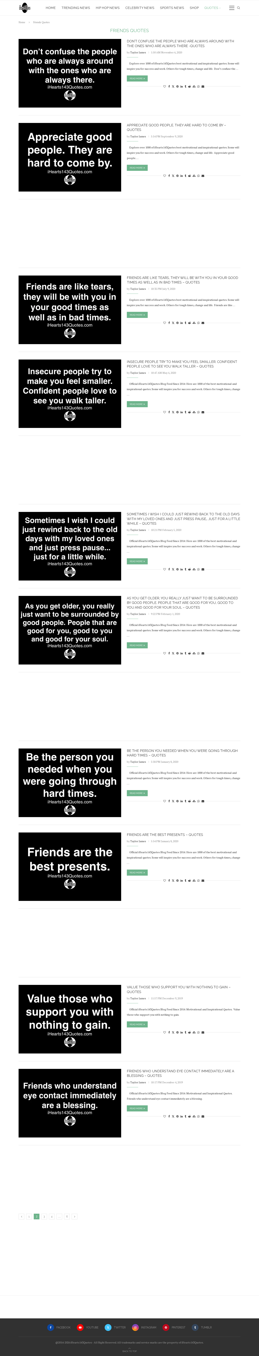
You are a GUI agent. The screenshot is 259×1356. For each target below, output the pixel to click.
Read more (136, 78)
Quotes (211, 8)
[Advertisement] (129, 233)
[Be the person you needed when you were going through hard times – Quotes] (70, 782)
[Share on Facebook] (169, 86)
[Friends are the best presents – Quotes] (70, 866)
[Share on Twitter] (173, 86)
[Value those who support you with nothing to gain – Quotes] (70, 1019)
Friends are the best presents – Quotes (165, 835)
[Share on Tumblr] (185, 86)
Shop (194, 8)
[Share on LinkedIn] (182, 86)
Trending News (75, 8)
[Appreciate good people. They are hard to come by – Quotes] (70, 157)
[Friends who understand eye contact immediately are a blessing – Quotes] (70, 1103)
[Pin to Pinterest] (177, 86)
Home (51, 8)
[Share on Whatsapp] (198, 86)
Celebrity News (139, 8)
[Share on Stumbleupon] (194, 86)
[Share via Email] (203, 86)
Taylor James (138, 52)
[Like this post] (164, 86)
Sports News (172, 8)
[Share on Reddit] (189, 86)
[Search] (238, 7)
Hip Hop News (108, 8)
